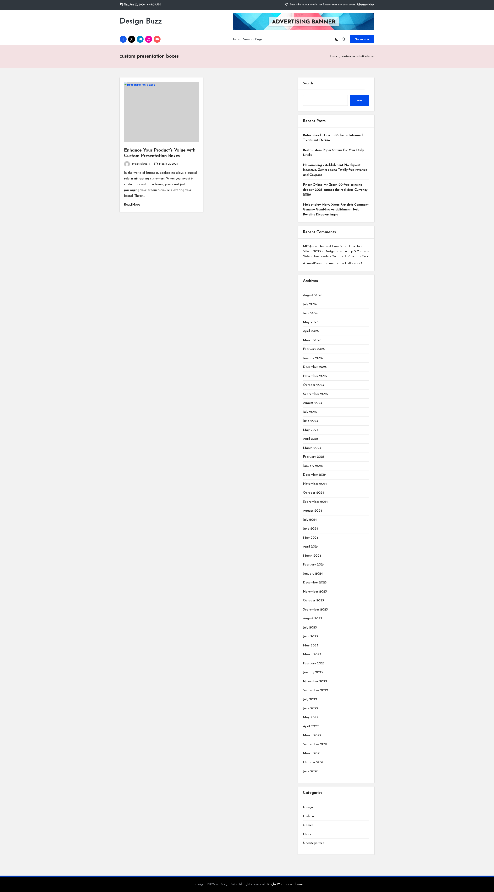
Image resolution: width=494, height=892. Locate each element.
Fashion (308, 816)
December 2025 (315, 367)
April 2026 (311, 331)
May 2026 (310, 322)
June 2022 (310, 708)
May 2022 (310, 717)
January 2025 (313, 466)
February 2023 (314, 663)
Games (308, 825)
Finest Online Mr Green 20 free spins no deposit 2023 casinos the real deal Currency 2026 (335, 189)
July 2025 (310, 412)
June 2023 (310, 636)
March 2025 (312, 448)
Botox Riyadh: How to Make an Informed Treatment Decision (333, 138)
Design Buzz (141, 21)
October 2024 (313, 492)
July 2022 (310, 699)
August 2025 (312, 403)
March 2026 (312, 340)
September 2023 (315, 609)
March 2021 (311, 753)
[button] (362, 39)
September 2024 (315, 501)
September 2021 (315, 744)
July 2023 (310, 627)
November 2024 (315, 484)
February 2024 (314, 564)
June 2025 (310, 421)
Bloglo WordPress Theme (285, 884)
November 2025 (315, 376)
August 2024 (312, 510)
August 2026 (312, 295)
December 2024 (315, 474)
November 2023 (315, 591)
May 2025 (310, 430)
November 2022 (315, 681)
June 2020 (310, 771)
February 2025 (314, 456)
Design (308, 807)
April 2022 (311, 726)
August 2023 (312, 618)
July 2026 (310, 304)
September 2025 (315, 394)
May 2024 (310, 537)
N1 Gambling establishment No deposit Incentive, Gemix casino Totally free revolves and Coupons (335, 170)
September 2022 (315, 690)
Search (308, 83)
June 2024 (310, 528)
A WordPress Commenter (321, 263)
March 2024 (312, 555)
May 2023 (310, 645)
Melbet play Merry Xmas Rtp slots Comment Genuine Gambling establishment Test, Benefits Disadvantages (336, 209)
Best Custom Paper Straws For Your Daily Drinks (333, 153)
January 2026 (313, 358)
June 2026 (310, 313)
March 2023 (312, 654)
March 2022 (312, 735)
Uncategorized (314, 843)
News (307, 834)
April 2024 (311, 546)
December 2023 (315, 582)
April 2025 (311, 438)
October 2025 (313, 385)
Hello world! (353, 263)
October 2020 (313, 762)
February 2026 (314, 349)
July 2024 (310, 519)
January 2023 (313, 672)
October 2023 (313, 600)
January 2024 (313, 573)
